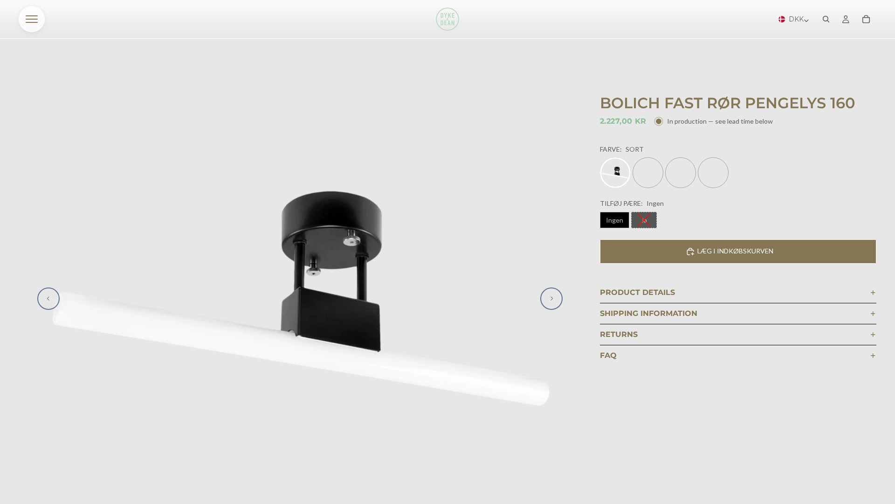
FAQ (608, 355)
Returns (619, 334)
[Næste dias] (551, 298)
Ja (644, 220)
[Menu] (32, 19)
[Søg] (826, 19)
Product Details (637, 292)
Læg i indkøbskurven (735, 251)
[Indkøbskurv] (866, 19)
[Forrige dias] (48, 298)
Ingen (614, 220)
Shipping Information (648, 313)
